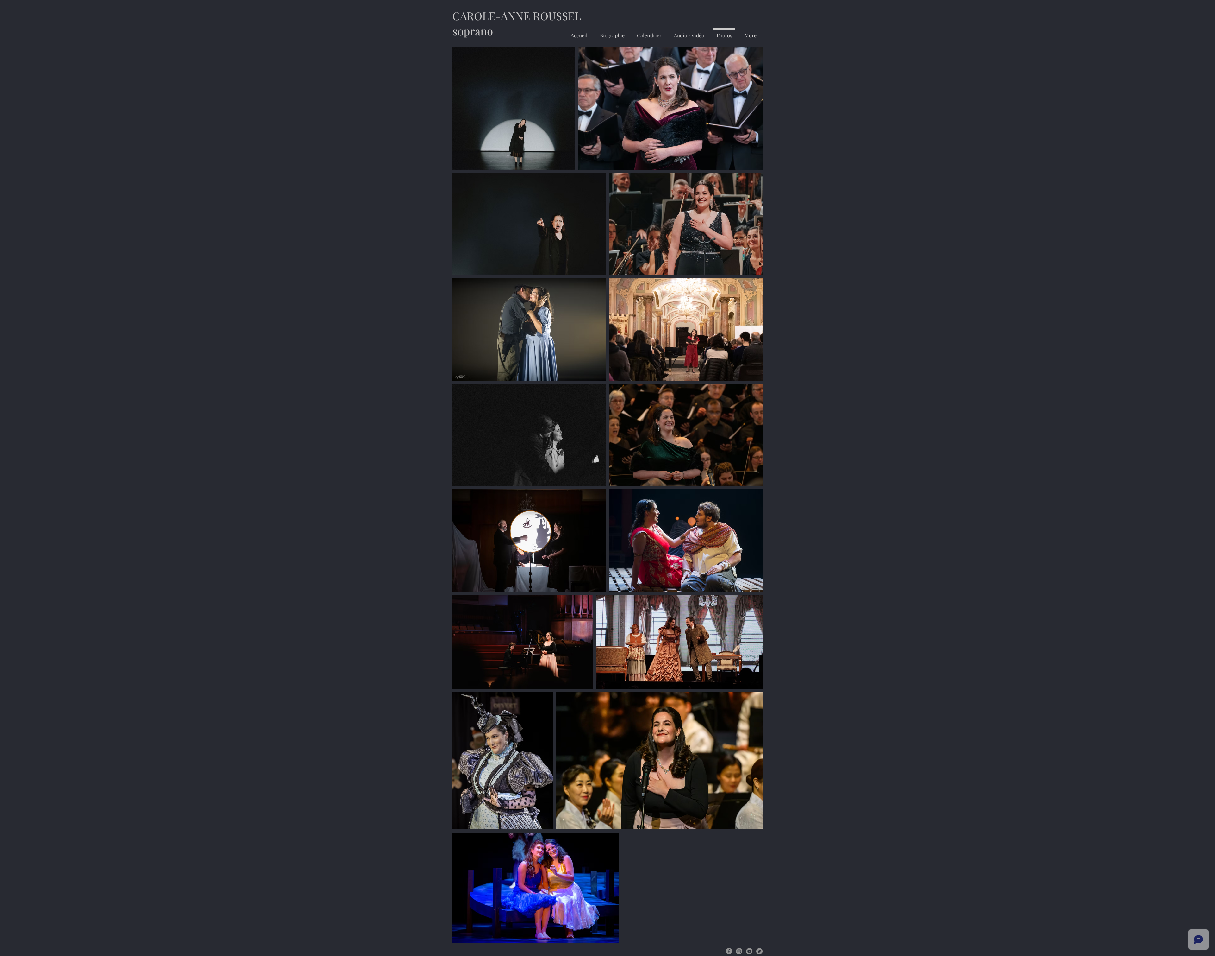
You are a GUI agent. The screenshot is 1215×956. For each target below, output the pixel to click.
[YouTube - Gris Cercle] (749, 951)
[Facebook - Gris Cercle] (729, 951)
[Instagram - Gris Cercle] (739, 951)
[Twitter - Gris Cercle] (759, 951)
